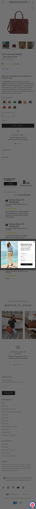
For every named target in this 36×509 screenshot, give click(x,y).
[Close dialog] (34, 242)
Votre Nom (22, 256)
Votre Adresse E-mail (23, 253)
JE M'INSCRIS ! (26, 264)
